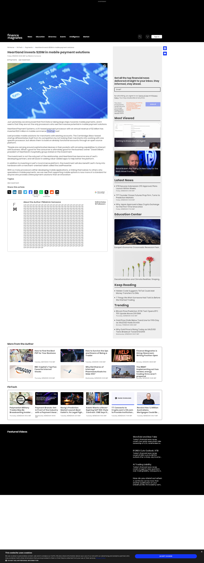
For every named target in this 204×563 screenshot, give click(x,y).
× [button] (201, 552)
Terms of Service (119, 112)
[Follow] (46, 193)
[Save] (57, 193)
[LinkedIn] (14, 192)
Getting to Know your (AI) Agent (130, 141)
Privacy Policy (118, 110)
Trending (121, 305)
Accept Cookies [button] (165, 556)
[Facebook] (30, 192)
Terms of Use (143, 96)
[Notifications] (147, 36)
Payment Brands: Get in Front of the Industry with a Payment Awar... (46, 410)
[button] (67, 560)
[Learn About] (36, 193)
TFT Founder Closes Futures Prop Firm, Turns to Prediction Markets (138, 196)
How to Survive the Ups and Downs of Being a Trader (97, 353)
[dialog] (102, 556)
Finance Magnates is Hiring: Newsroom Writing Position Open (147, 353)
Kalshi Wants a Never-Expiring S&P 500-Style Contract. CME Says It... (97, 410)
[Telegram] (25, 192)
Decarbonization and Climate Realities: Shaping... (137, 279)
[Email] (20, 192)
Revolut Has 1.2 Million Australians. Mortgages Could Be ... (148, 410)
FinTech (20, 47)
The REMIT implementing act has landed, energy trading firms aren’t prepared (147, 372)
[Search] (140, 36)
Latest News (123, 180)
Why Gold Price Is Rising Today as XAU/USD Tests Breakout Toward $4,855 (136, 330)
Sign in (156, 37)
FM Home (10, 47)
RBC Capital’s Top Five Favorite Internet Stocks (46, 369)
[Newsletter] (165, 48)
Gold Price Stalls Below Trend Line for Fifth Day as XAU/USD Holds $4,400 (137, 321)
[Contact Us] (165, 53)
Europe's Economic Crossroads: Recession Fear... (137, 247)
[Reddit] (52, 192)
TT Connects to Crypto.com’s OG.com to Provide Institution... (123, 410)
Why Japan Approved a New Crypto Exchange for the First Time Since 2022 (137, 205)
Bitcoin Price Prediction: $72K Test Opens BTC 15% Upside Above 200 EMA (137, 312)
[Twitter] (9, 192)
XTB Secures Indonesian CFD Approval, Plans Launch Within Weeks (136, 187)
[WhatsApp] (41, 192)
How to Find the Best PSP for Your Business (45, 351)
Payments (29, 47)
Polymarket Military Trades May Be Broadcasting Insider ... (21, 410)
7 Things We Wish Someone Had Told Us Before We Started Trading (138, 298)
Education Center (128, 214)
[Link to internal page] (15, 207)
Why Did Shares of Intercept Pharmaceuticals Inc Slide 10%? (96, 370)
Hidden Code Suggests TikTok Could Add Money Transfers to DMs (135, 292)
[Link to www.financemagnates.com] (137, 136)
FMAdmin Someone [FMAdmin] (34, 56)
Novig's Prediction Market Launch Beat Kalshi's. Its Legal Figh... (72, 410)
